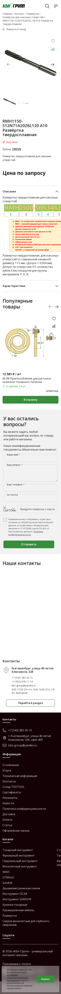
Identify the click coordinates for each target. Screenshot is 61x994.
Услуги (7, 770)
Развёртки (10, 915)
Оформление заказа (16, 830)
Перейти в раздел (30, 703)
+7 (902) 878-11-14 (22, 681)
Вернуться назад (16, 29)
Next (52, 64)
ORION (16, 149)
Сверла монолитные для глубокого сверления (26, 923)
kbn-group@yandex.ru (24, 685)
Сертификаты (12, 792)
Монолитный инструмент (20, 866)
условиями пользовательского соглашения (17, 977)
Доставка (9, 814)
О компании (11, 765)
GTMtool (8, 877)
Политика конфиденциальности (24, 809)
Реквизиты (10, 798)
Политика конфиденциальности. (25, 533)
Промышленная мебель (18, 910)
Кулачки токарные (15, 905)
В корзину (30, 400)
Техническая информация (20, 776)
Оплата (7, 820)
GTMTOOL (52, 391)
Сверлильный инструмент (20, 861)
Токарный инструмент (18, 850)
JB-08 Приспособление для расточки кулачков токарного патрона (27, 380)
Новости (8, 803)
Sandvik (7, 883)
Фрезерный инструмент (19, 855)
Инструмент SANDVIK (17, 899)
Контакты (9, 781)
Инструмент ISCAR (15, 894)
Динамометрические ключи (21, 888)
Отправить (29, 544)
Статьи (7, 825)
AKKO (6, 872)
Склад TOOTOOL (14, 787)
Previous (8, 64)
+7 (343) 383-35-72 (22, 677)
